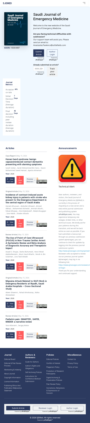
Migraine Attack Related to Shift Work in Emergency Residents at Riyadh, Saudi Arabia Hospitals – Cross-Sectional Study (26, 285)
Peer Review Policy (53, 384)
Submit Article (39, 53)
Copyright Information (12, 378)
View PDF (20, 181)
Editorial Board (9, 359)
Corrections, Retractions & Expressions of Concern (55, 390)
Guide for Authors (32, 362)
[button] (31, 180)
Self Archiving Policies (33, 372)
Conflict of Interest (53, 363)
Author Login (52, 53)
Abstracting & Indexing (12, 370)
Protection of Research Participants (55, 372)
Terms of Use (73, 367)
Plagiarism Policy (52, 367)
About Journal (9, 374)
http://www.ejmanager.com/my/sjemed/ (74, 251)
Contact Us (72, 359)
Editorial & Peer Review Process (12, 364)
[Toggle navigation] (84, 3)
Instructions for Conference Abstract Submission (33, 378)
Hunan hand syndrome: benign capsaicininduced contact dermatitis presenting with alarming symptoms (24, 162)
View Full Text (10, 180)
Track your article (52, 71)
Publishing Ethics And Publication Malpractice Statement (13, 388)
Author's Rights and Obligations (32, 367)
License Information (11, 382)
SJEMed (7, 3)
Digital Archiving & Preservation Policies (54, 379)
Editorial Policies (52, 359)
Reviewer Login (45, 408)
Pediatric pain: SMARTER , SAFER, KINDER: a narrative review (22, 320)
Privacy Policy (73, 363)
